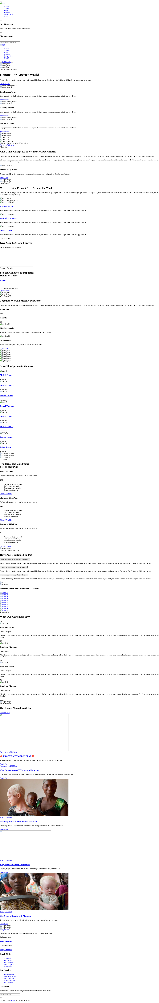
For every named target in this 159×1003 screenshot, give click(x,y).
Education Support (8, 218)
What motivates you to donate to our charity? (15, 559)
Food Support (9, 978)
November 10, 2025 (7, 766)
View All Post (5, 713)
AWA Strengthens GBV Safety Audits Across (19, 770)
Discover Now (5, 84)
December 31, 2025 (7, 752)
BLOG (6, 16)
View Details (4, 100)
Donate (3, 280)
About (6, 8)
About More (4, 178)
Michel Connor (6, 375)
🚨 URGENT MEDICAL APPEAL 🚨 (17, 756)
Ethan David (5, 447)
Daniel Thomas (7, 406)
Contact (7, 12)
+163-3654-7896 (6, 941)
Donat (13, 1000)
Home (6, 6)
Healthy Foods (6, 206)
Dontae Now (4, 290)
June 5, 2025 (4, 817)
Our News (7, 960)
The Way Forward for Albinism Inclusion (18, 821)
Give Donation (9, 974)
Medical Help (6, 230)
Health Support (9, 980)
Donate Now (8, 14)
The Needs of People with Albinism (15, 916)
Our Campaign (9, 962)
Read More (4, 764)
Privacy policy (9, 964)
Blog (15, 752)
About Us (7, 958)
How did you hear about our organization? (14, 567)
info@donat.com (6, 950)
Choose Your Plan (6, 494)
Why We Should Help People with (15, 864)
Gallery (6, 10)
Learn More (4, 348)
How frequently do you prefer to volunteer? (14, 575)
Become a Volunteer (7, 145)
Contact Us (8, 966)
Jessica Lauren (6, 396)
